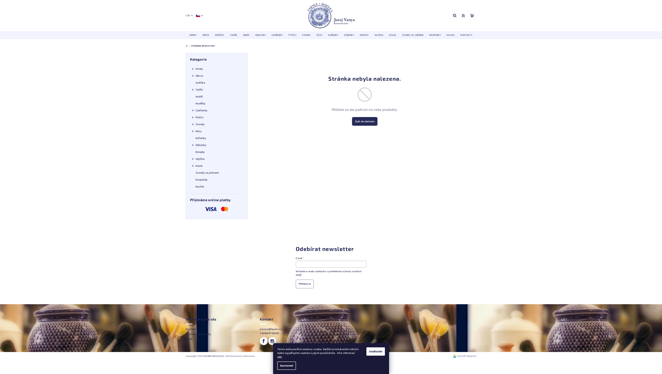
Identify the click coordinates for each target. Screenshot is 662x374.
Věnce (199, 76)
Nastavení (286, 366)
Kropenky (202, 180)
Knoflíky (201, 103)
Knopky (200, 152)
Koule (199, 166)
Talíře (199, 90)
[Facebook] (264, 341)
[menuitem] (193, 35)
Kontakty (192, 329)
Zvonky (200, 124)
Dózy (199, 131)
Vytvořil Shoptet (466, 356)
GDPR (189, 339)
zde (279, 357)
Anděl (199, 97)
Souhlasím (375, 351)
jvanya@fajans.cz (271, 329)
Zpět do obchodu (365, 121)
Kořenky (201, 138)
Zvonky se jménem (207, 173)
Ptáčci (200, 117)
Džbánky (201, 145)
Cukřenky (202, 110)
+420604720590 (269, 333)
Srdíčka (200, 83)
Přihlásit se (305, 284)
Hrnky (199, 69)
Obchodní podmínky (198, 334)
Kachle (200, 187)
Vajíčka (200, 159)
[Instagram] (272, 341)
